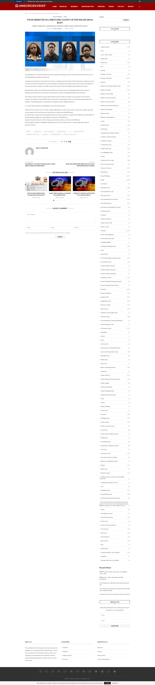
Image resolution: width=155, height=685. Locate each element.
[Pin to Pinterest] (68, 141)
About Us (100, 647)
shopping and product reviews (115, 482)
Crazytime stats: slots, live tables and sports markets (114, 594)
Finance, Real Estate (115, 223)
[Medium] (108, 671)
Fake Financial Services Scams (115, 199)
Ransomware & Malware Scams (115, 445)
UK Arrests (115, 533)
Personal (101, 6)
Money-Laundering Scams (115, 367)
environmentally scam (115, 191)
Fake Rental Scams (115, 203)
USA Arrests (115, 541)
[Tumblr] (65, 671)
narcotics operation (70, 134)
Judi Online (115, 332)
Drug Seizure (115, 172)
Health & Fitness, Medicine (115, 273)
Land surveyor (115, 344)
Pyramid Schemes (115, 441)
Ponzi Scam (115, 430)
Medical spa (115, 359)
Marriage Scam (115, 355)
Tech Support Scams (115, 513)
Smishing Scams (115, 490)
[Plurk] (114, 671)
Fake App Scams (115, 195)
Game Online (115, 254)
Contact (99, 651)
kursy (115, 340)
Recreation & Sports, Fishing (115, 457)
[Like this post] (62, 141)
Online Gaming (115, 383)
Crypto (115, 156)
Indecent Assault (115, 305)
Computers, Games (115, 141)
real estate (115, 449)
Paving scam (115, 410)
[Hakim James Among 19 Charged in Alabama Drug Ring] (60, 183)
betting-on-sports (115, 74)
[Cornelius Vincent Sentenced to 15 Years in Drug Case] (84, 183)
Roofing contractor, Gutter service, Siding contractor (114, 477)
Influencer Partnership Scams (115, 312)
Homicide (115, 289)
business (115, 82)
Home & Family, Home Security (115, 285)
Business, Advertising (115, 94)
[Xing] (77, 671)
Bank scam (115, 62)
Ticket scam (115, 521)
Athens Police (37, 131)
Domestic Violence (115, 168)
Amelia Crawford (57, 28)
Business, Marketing (115, 109)
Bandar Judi (115, 58)
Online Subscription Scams (115, 395)
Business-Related (115, 90)
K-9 (70, 131)
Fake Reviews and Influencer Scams (115, 207)
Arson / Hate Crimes (115, 55)
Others (115, 402)
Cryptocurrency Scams (115, 160)
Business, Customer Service (115, 98)
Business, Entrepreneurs (115, 101)
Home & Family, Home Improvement (115, 281)
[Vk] (71, 671)
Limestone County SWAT (32, 134)
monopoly (115, 371)
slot (115, 486)
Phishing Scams (115, 418)
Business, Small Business (115, 117)
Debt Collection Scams (115, 164)
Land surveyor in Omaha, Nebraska (115, 348)
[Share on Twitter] (66, 141)
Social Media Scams (115, 494)
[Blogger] (96, 671)
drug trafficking (49, 131)
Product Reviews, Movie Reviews (115, 434)
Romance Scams (115, 473)
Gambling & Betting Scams (115, 246)
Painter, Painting (115, 406)
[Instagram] (52, 671)
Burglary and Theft (115, 78)
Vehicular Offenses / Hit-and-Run (115, 552)
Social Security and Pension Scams (115, 498)
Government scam (115, 262)
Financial (63, 6)
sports (115, 509)
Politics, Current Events (115, 426)
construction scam (115, 144)
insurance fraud (115, 316)
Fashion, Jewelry (115, 211)
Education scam (115, 187)
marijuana (45, 134)
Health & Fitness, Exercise (115, 270)
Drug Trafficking (115, 176)
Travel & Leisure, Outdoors (115, 525)
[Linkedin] (59, 671)
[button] (24, 1)
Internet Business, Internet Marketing (115, 320)
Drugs (111, 6)
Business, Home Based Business (115, 105)
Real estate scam (115, 453)
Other (115, 398)
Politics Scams (115, 422)
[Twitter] (46, 671)
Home (55, 6)
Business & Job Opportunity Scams (115, 86)
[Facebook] (40, 671)
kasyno (115, 336)
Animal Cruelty (115, 47)
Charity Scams (115, 125)
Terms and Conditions (103, 659)
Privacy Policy (101, 655)
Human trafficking (115, 293)
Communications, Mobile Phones (115, 133)
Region (130, 6)
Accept (107, 683)
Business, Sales (115, 113)
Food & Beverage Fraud (115, 238)
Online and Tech (87, 6)
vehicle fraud (115, 548)
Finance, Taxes (115, 227)
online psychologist (115, 387)
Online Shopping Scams (115, 391)
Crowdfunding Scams (115, 152)
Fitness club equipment (115, 234)
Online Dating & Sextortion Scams (115, 379)
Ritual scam (115, 469)
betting (115, 70)
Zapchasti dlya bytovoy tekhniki (115, 560)
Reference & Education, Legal (115, 461)
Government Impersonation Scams (115, 258)
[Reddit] (83, 671)
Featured (115, 215)
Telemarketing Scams (115, 517)
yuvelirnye (115, 556)
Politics (121, 6)
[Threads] (102, 671)
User (115, 545)
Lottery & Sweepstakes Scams (115, 352)
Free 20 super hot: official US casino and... (39, 1)
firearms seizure (61, 131)
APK (115, 51)
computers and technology (115, 137)
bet (115, 66)
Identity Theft (115, 297)
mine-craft (115, 363)
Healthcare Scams (115, 277)
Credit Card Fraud (115, 148)
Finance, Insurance (115, 219)
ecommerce (115, 184)
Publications (115, 438)
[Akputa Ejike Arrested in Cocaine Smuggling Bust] (36, 183)
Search (101, 17)
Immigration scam (115, 301)
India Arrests (115, 309)
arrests (28, 131)
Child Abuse (115, 129)
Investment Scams (115, 328)
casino (115, 121)
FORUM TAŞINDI (115, 242)
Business (74, 6)
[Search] (139, 6)
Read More (115, 683)
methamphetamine (56, 134)
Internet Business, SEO (115, 324)
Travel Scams (115, 529)
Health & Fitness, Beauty (115, 266)
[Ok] (89, 671)
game (115, 250)
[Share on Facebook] (64, 141)
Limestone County (79, 131)
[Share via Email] (70, 141)
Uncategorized (115, 537)
